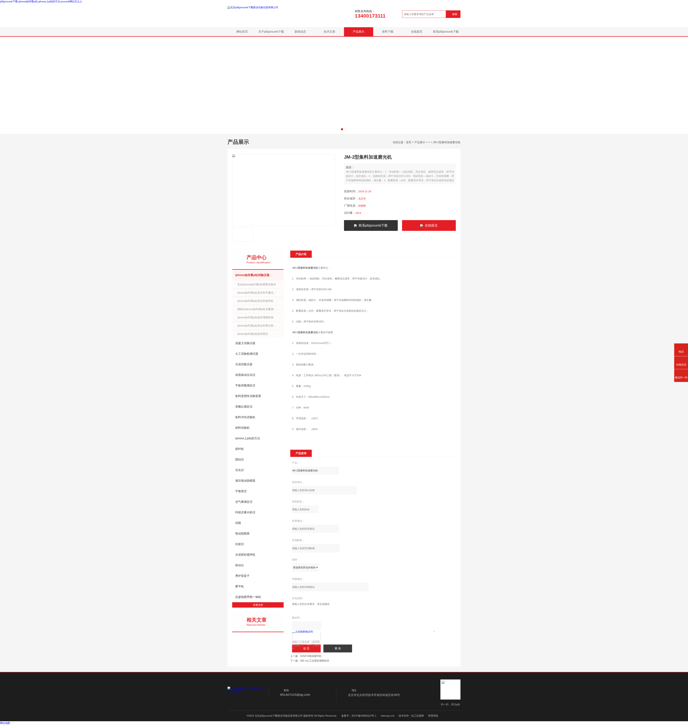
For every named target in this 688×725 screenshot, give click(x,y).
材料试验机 (242, 427)
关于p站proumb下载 (271, 31)
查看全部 (258, 604)
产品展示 (358, 31)
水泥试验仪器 (243, 364)
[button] (342, 129)
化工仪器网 (417, 715)
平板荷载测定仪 (245, 385)
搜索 (454, 14)
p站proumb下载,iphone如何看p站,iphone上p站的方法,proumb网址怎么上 (41, 1)
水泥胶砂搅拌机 (245, 554)
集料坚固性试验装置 (248, 396)
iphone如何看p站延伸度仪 (252, 333)
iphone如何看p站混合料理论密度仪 (258, 325)
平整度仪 (241, 491)
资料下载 (387, 31)
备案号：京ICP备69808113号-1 (358, 715)
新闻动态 (300, 31)
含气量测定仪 (243, 501)
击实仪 (239, 470)
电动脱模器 (242, 533)
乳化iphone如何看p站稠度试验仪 (256, 284)
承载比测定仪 (243, 406)
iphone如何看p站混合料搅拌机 (255, 300)
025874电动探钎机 (310, 656)
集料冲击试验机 (245, 417)
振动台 (239, 565)
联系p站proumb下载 (446, 31)
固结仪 (239, 459)
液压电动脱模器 (245, 480)
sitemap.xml (387, 715)
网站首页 (242, 31)
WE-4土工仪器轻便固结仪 (314, 660)
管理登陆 (433, 715)
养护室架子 (242, 575)
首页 (408, 142)
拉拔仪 (239, 544)
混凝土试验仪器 (245, 343)
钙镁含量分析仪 (245, 512)
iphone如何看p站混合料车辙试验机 (258, 292)
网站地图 (5, 723)
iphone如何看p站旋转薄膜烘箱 (255, 317)
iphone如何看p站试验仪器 (252, 275)
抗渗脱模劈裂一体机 (248, 596)
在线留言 (416, 31)
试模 (238, 522)
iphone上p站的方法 (247, 438)
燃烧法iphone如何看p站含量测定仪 (258, 309)
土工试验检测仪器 (246, 353)
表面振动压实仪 (245, 374)
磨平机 (239, 586)
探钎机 (239, 448)
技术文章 (329, 31)
